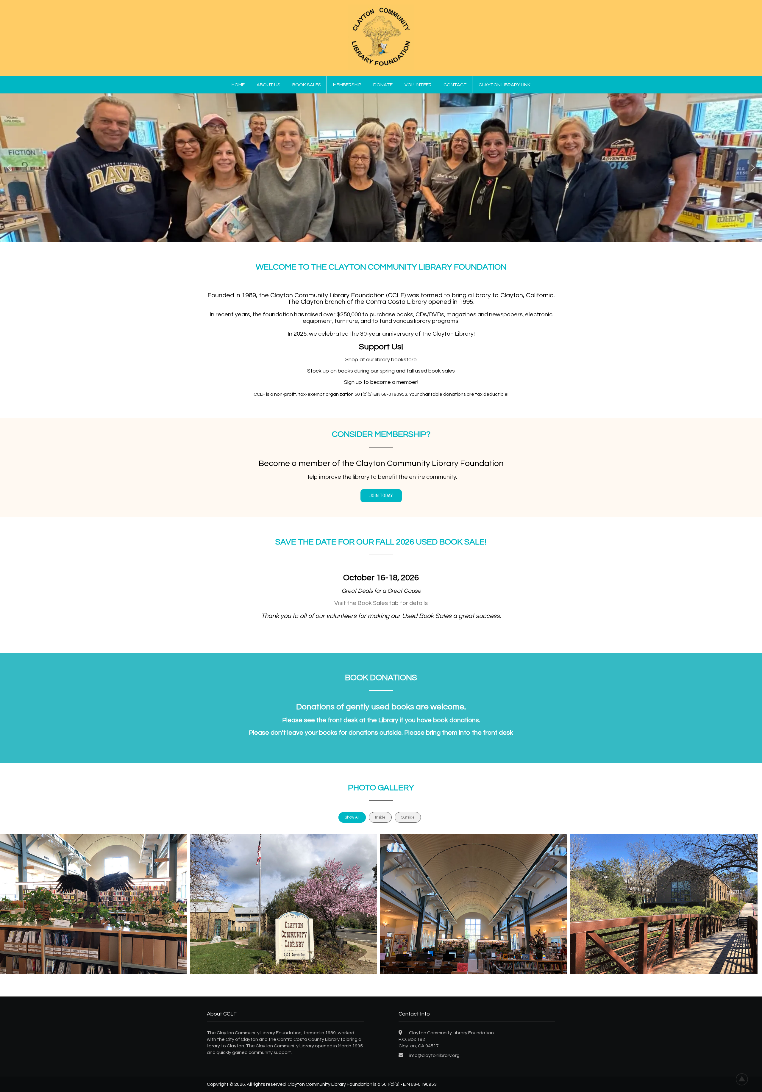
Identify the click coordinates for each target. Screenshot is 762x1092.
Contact (455, 84)
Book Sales (306, 84)
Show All (352, 817)
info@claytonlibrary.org (434, 1055)
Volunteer (418, 84)
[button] (9, 168)
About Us (268, 84)
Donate (383, 84)
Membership (347, 84)
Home (238, 84)
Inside (380, 817)
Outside (408, 817)
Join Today (381, 495)
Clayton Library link (504, 84)
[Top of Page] (745, 1079)
